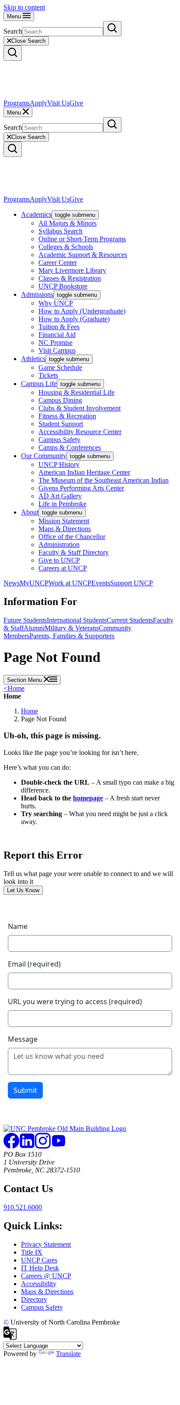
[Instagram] (43, 1146)
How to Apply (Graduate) (74, 319)
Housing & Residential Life (76, 392)
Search (12, 31)
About (29, 512)
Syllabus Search (60, 231)
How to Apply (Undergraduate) (81, 311)
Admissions (37, 294)
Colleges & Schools (65, 246)
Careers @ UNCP (46, 1276)
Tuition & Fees (59, 326)
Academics (36, 214)
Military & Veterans (72, 628)
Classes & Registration (69, 278)
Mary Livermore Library (72, 270)
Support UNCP (131, 583)
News (11, 583)
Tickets (48, 375)
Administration (59, 544)
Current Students (130, 620)
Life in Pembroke (62, 504)
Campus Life (39, 383)
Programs (16, 103)
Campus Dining (60, 400)
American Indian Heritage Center (84, 472)
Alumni (34, 628)
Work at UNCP (69, 583)
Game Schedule (60, 367)
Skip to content (24, 7)
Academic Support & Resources (82, 254)
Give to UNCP (59, 560)
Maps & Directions (64, 528)
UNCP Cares (39, 1260)
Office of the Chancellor (71, 536)
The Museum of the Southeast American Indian (103, 480)
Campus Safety (59, 439)
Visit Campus (57, 350)
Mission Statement (63, 521)
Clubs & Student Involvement (79, 408)
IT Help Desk (40, 1268)
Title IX (31, 1252)
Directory (34, 1299)
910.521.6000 (22, 1207)
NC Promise (55, 342)
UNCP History (59, 464)
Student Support (60, 424)
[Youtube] (58, 1146)
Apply (38, 103)
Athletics (33, 358)
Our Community (43, 455)
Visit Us (58, 103)
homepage (88, 798)
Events (100, 583)
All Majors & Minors (67, 223)
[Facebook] (11, 1146)
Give (76, 103)
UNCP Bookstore (62, 286)
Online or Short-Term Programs (82, 239)
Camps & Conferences (69, 447)
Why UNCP (55, 303)
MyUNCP (34, 583)
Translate (68, 1353)
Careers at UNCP (62, 568)
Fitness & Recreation (67, 416)
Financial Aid (57, 334)
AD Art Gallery (60, 496)
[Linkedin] (27, 1146)
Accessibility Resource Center (79, 431)
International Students (77, 620)
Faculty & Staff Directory (73, 552)
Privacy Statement (46, 1244)
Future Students (25, 620)
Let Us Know (23, 890)
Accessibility (38, 1283)
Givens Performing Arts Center (81, 488)
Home (13, 688)
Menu (15, 16)
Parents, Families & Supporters (71, 636)
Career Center (57, 262)
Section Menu (25, 680)
